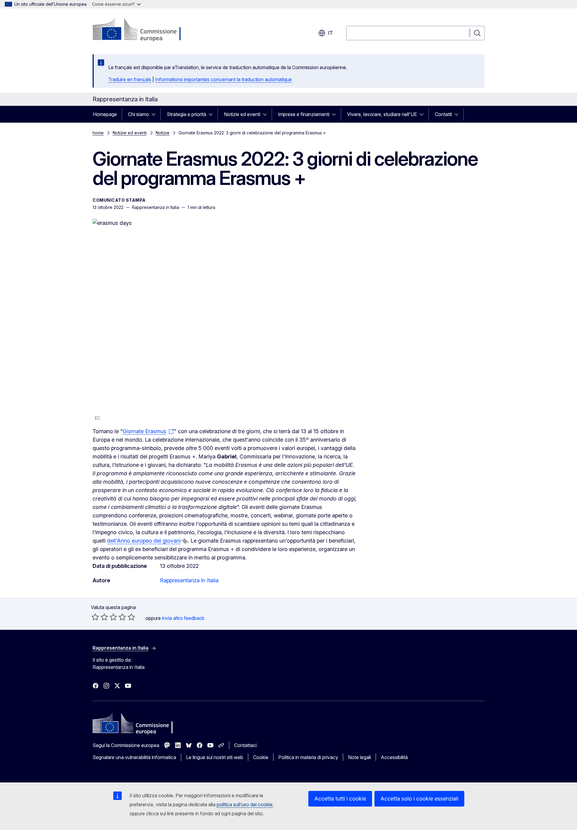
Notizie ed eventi (242, 114)
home (98, 132)
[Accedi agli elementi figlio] (155, 114)
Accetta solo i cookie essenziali (419, 798)
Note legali (359, 757)
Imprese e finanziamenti (303, 114)
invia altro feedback (183, 618)
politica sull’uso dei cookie (245, 804)
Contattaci (245, 745)
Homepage (105, 114)
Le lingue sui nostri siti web (214, 757)
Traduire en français (129, 79)
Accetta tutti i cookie (340, 798)
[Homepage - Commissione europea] (140, 30)
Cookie (260, 757)
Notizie (162, 132)
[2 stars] (100, 617)
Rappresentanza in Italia (189, 580)
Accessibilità (394, 757)
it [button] (330, 33)
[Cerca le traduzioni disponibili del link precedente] (185, 541)
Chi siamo (138, 114)
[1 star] (95, 617)
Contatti (443, 114)
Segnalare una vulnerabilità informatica (134, 757)
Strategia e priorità (186, 114)
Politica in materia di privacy (308, 757)
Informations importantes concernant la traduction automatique (223, 79)
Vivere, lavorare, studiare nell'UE (382, 114)
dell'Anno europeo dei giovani (144, 541)
